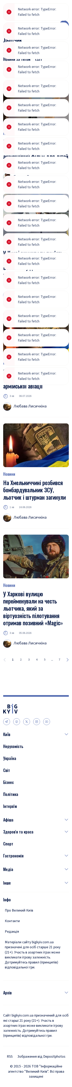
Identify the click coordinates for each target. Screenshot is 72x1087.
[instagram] (36, 721)
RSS (10, 1056)
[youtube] (46, 721)
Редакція (12, 931)
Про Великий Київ (19, 910)
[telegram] (6, 721)
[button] (39, 734)
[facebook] (16, 721)
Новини (9, 474)
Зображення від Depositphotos (41, 1056)
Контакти (12, 921)
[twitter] (26, 721)
